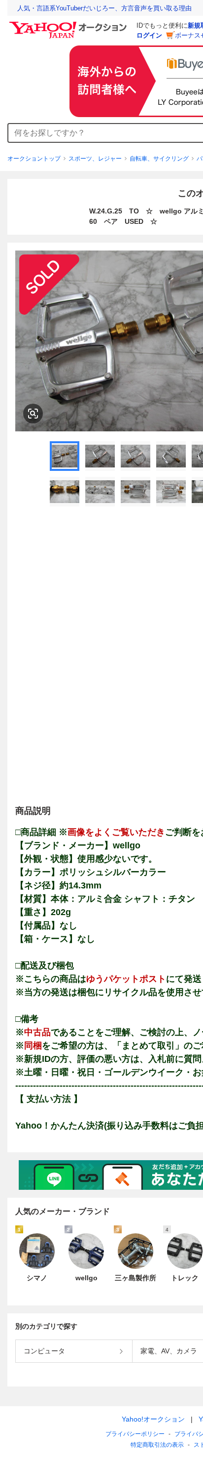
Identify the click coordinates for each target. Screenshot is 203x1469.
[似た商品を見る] (33, 413)
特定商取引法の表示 (157, 1444)
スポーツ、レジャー (95, 158)
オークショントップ (34, 158)
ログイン (149, 35)
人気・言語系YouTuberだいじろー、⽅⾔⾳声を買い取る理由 (104, 8)
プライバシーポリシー (135, 1433)
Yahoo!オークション (153, 1419)
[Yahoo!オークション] (69, 24)
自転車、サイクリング (159, 158)
